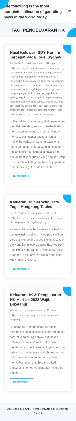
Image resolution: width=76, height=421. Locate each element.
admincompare (34, 63)
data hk (20, 68)
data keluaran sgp (54, 68)
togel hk (23, 97)
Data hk (38, 413)
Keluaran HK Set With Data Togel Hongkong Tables (34, 204)
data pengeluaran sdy (21, 72)
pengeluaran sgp (40, 85)
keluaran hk (16, 81)
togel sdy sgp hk (23, 105)
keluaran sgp (44, 81)
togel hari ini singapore (32, 93)
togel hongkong (54, 97)
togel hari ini (42, 89)
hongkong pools (45, 218)
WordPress (62, 408)
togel (52, 63)
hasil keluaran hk (28, 76)
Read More (20, 176)
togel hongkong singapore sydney (27, 101)
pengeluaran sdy (22, 85)
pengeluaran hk (21, 222)
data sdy (37, 72)
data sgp (47, 72)
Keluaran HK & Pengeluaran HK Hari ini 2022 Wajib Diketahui (35, 299)
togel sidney (50, 105)
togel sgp (38, 105)
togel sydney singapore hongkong (36, 114)
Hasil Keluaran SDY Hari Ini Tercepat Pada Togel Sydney (35, 54)
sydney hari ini (21, 89)
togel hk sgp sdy (36, 97)
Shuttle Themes (32, 408)
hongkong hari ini (46, 76)
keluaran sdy (29, 81)
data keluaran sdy (35, 68)
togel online (51, 101)
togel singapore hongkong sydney (38, 110)
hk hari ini (31, 218)
